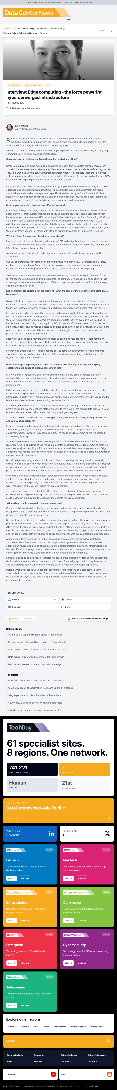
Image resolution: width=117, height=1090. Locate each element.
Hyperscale (14, 85)
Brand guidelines (15, 1055)
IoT (48, 85)
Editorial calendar (69, 1055)
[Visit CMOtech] (78, 850)
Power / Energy (58, 28)
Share (15, 618)
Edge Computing (33, 85)
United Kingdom (78, 1026)
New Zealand (60, 1026)
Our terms (92, 1061)
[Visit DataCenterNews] (22, 892)
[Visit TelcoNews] (22, 977)
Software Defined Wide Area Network (20, 33)
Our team (65, 1061)
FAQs (9, 1061)
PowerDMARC (93, 1086)
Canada (25, 1026)
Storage (43, 33)
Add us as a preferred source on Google (89, 618)
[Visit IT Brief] (22, 935)
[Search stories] (108, 1041)
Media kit (25, 878)
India (36, 1026)
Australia (12, 1026)
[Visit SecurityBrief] (78, 935)
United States (97, 1026)
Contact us (39, 1055)
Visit (10, 878)
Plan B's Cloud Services (56, 1086)
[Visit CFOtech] (22, 850)
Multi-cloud (42, 28)
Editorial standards (96, 1055)
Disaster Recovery (25, 28)
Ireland (46, 1026)
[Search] (110, 30)
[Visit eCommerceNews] (78, 892)
